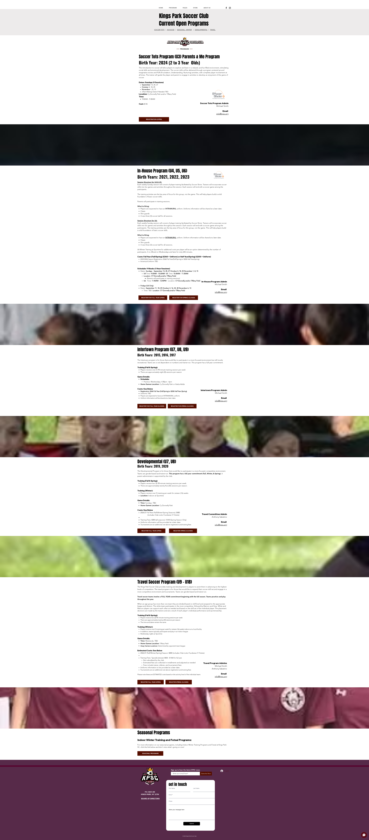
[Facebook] (226, 8)
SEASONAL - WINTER (184, 30)
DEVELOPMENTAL (201, 30)
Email (170, 794)
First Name (172, 788)
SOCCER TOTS (159, 30)
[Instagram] (230, 8)
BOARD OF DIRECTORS (150, 799)
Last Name (196, 788)
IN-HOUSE (170, 30)
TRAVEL (213, 30)
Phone (170, 801)
